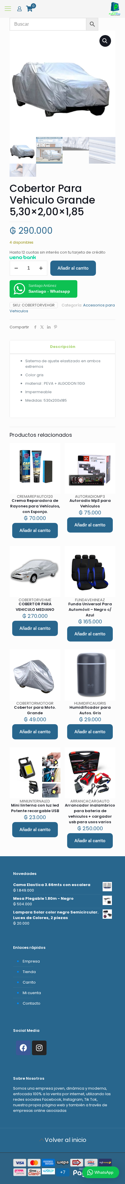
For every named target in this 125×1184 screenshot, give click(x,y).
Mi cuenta (32, 993)
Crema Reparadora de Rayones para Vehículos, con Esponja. (35, 506)
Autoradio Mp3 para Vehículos (90, 503)
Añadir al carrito (73, 268)
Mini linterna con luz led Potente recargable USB (35, 808)
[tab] (62, 346)
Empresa (31, 961)
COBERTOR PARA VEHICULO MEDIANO (35, 606)
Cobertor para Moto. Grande (35, 710)
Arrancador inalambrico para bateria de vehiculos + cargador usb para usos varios (90, 813)
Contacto (31, 1003)
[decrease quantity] (16, 268)
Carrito (29, 982)
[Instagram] (39, 1048)
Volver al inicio (65, 1140)
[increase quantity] (41, 268)
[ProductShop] (115, 8)
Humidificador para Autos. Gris (90, 710)
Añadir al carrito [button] (35, 530)
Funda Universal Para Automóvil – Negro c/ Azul (90, 609)
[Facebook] (23, 1048)
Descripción (62, 346)
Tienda (29, 972)
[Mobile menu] (8, 9)
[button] (105, 41)
